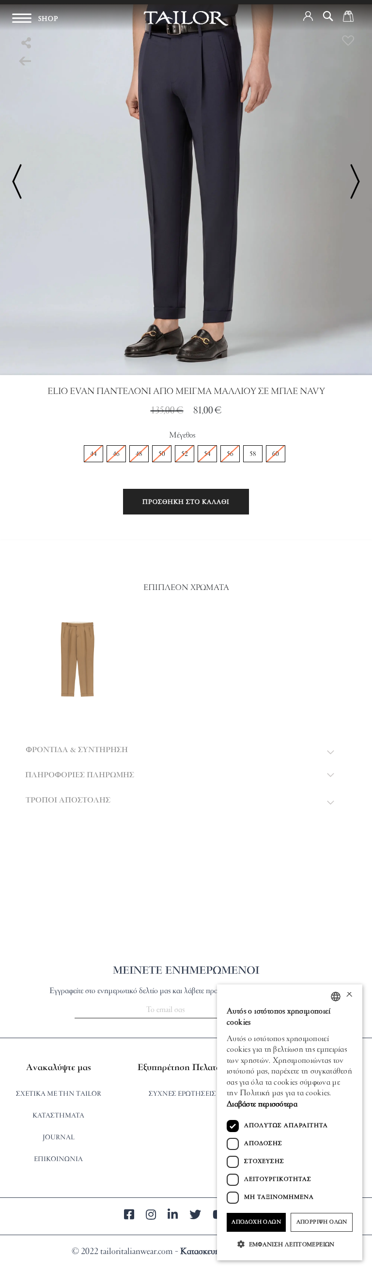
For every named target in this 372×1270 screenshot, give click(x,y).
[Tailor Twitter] (195, 1216)
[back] (25, 62)
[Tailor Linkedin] (173, 1216)
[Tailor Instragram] (151, 1216)
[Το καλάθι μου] (348, 16)
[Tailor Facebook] (129, 1216)
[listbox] (186, 455)
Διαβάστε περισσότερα (262, 1104)
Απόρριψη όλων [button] (321, 1222)
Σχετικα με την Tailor (58, 1094)
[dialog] (289, 1122)
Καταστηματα (58, 1115)
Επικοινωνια (58, 1159)
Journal (59, 1137)
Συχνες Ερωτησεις (182, 1094)
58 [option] (252, 454)
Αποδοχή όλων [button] (256, 1222)
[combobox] (336, 996)
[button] (308, 16)
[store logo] (186, 18)
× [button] (349, 995)
